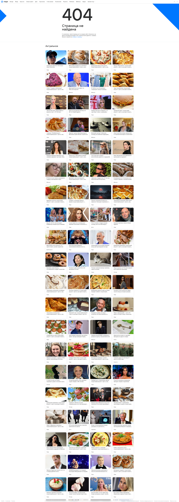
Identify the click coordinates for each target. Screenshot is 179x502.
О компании (7, 501)
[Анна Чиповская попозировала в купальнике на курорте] (123, 150)
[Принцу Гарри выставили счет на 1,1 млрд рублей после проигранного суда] (55, 465)
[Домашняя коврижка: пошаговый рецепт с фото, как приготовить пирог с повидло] (55, 397)
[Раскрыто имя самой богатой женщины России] (78, 263)
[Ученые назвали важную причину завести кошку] (100, 263)
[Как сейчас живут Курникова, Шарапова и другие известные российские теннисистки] (123, 487)
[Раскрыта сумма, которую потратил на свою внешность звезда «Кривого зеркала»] (100, 308)
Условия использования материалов (161, 501)
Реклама (13, 501)
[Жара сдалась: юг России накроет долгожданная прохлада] (123, 263)
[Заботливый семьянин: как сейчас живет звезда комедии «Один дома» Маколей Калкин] (78, 330)
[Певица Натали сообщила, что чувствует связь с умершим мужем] (100, 105)
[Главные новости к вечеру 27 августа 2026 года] (123, 353)
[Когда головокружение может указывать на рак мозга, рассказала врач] (100, 420)
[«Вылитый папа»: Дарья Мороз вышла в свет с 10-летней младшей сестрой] (55, 105)
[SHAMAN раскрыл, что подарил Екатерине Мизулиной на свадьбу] (78, 465)
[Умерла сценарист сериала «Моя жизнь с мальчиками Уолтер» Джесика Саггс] (55, 353)
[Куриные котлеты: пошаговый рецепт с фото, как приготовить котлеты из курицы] (55, 195)
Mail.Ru (2, 501)
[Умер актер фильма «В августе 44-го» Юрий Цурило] (78, 105)
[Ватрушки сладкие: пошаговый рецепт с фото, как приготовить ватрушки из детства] (123, 465)
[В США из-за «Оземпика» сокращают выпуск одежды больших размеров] (100, 83)
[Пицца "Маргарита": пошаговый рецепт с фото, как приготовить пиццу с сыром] (123, 60)
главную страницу (77, 37)
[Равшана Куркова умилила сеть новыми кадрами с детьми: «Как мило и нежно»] (55, 150)
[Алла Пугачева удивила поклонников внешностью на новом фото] (78, 240)
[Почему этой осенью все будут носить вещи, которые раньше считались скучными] (123, 285)
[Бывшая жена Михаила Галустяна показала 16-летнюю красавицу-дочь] (100, 397)
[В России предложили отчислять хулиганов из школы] (78, 420)
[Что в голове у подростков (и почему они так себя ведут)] (100, 218)
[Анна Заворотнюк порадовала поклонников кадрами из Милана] (55, 442)
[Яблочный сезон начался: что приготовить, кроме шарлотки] (55, 240)
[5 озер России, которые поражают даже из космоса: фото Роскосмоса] (55, 375)
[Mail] (2, 1)
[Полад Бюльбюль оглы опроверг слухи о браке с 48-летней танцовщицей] (78, 375)
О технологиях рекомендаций (133, 501)
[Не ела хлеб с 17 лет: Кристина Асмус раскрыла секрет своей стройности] (100, 487)
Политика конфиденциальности (146, 501)
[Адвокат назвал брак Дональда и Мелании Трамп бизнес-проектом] (78, 128)
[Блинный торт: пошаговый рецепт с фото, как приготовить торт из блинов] (78, 308)
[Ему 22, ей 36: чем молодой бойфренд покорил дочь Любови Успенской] (55, 218)
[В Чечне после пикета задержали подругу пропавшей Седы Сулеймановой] (55, 173)
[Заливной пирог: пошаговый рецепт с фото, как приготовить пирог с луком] (123, 105)
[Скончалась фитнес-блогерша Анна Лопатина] (55, 60)
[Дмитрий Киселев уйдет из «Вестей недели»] (78, 83)
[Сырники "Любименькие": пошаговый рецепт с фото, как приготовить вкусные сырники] (55, 128)
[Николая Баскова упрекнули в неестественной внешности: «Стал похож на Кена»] (100, 465)
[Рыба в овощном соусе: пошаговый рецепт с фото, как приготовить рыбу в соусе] (123, 442)
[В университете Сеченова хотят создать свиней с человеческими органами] (123, 173)
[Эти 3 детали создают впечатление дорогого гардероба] (100, 150)
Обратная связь (173, 501)
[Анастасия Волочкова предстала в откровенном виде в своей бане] (123, 128)
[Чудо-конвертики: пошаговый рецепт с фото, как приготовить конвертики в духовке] (123, 83)
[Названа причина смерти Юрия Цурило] (123, 218)
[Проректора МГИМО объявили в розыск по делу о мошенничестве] (100, 330)
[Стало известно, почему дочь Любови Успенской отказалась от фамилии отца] (78, 218)
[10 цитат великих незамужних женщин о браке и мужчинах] (123, 375)
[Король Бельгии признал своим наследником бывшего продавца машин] (123, 420)
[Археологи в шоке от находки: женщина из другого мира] (123, 330)
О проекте (123, 501)
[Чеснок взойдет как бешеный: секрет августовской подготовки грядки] (78, 487)
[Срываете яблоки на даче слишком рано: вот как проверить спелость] (78, 397)
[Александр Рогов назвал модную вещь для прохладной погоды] (100, 240)
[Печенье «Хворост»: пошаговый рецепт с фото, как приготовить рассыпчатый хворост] (78, 285)
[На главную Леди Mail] (5, 1)
